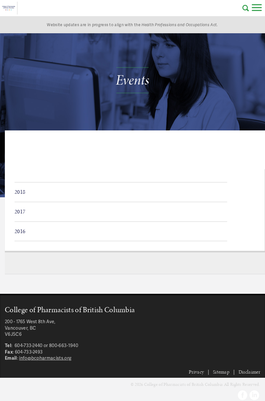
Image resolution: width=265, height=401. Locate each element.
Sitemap (221, 371)
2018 (20, 192)
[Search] (245, 8)
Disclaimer (249, 371)
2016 (20, 231)
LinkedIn (254, 395)
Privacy (196, 371)
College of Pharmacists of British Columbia (8, 8)
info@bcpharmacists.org (45, 358)
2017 (20, 211)
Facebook (243, 395)
